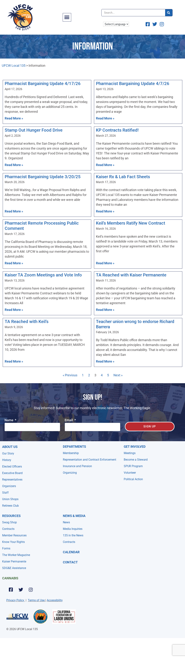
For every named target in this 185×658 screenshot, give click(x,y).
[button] (67, 17)
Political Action (133, 479)
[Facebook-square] (10, 589)
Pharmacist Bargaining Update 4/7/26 (132, 83)
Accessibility (55, 600)
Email (69, 420)
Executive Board (12, 473)
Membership (71, 453)
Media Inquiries (72, 529)
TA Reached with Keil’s (26, 321)
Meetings (129, 453)
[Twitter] (20, 589)
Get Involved (135, 446)
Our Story (8, 453)
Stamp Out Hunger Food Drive (34, 130)
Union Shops (10, 499)
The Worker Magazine (16, 555)
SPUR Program (133, 466)
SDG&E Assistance (14, 568)
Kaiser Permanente (14, 561)
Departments (74, 446)
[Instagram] (30, 589)
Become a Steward (136, 459)
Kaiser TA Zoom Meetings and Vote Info (43, 275)
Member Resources (14, 535)
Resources (11, 516)
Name (9, 420)
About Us (10, 447)
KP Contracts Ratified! (117, 130)
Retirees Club (10, 505)
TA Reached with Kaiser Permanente (131, 275)
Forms (6, 548)
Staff (5, 492)
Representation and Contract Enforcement (89, 459)
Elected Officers (12, 466)
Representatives (12, 479)
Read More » (14, 118)
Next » (117, 375)
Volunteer (130, 472)
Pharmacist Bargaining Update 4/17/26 (43, 83)
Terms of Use (36, 600)
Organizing (70, 472)
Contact (70, 562)
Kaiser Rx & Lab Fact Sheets (123, 176)
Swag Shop (9, 522)
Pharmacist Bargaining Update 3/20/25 (43, 176)
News (66, 522)
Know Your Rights (13, 542)
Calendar (71, 552)
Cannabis (10, 578)
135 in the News (73, 535)
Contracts (8, 529)
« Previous (70, 375)
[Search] (168, 12)
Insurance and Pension (77, 466)
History (6, 460)
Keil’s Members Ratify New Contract (130, 223)
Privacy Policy (15, 600)
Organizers (9, 486)
